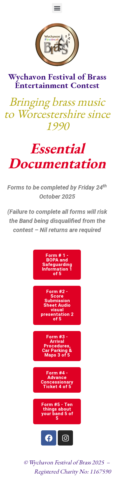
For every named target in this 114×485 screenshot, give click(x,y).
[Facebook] (48, 438)
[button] (57, 8)
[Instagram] (65, 438)
